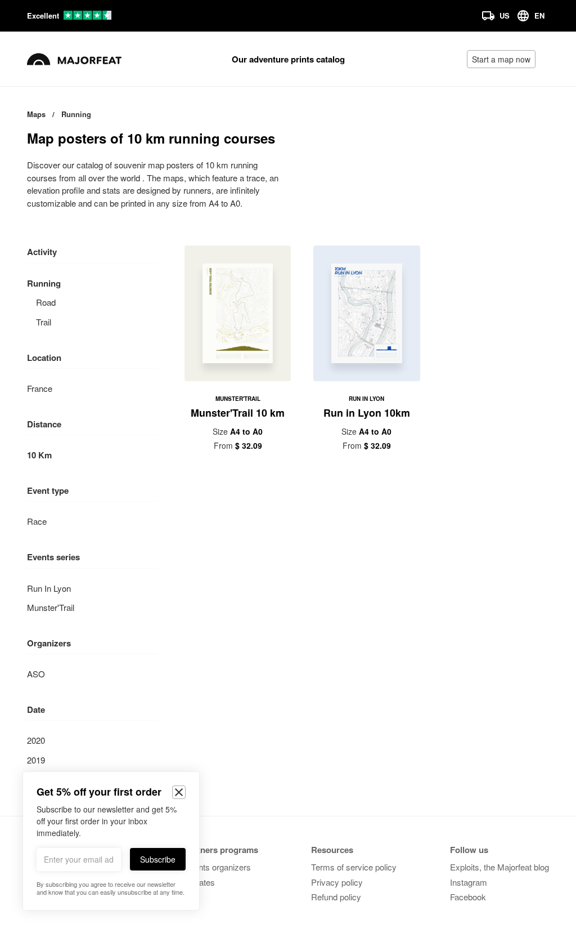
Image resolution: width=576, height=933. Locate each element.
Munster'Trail (50, 607)
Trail (43, 322)
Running (44, 283)
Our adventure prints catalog (288, 59)
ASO (36, 674)
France (39, 388)
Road (46, 302)
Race (37, 521)
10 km (39, 455)
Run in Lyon (49, 588)
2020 (36, 740)
